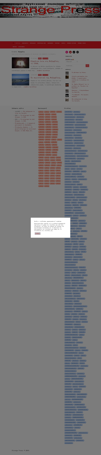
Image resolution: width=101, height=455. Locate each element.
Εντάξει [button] (38, 233)
